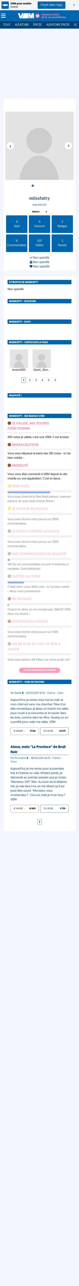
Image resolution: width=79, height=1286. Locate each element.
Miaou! (36, 212)
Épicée (37, 24)
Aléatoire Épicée (58, 24)
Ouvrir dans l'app (51, 5)
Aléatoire (22, 24)
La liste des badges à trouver (40, 670)
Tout (6, 24)
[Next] (55, 380)
